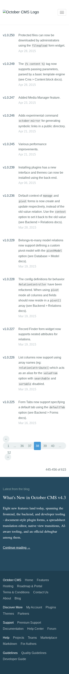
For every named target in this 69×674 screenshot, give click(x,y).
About (7, 598)
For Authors (28, 643)
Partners (23, 613)
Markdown (10, 643)
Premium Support (29, 622)
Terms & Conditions (16, 592)
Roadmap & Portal (29, 586)
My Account (34, 607)
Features (43, 580)
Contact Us (40, 592)
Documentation (13, 628)
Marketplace (48, 637)
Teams (32, 637)
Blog (18, 598)
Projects (18, 637)
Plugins (51, 607)
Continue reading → (16, 547)
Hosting (8, 586)
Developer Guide (14, 659)
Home (29, 580)
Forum (51, 628)
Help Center (35, 628)
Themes (8, 613)
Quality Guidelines (33, 653)
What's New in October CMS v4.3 (34, 497)
